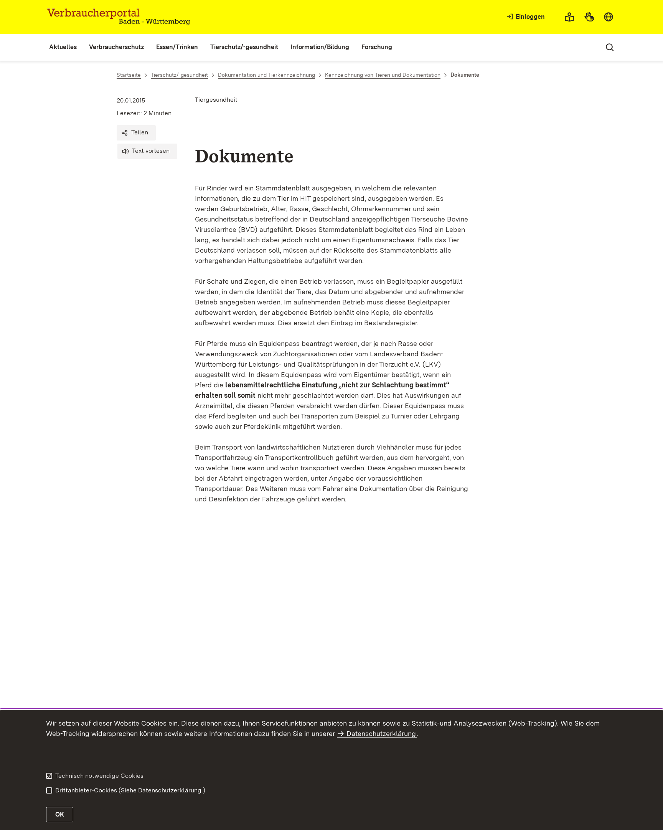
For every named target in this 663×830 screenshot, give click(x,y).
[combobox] (608, 16)
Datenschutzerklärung (381, 733)
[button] (136, 133)
